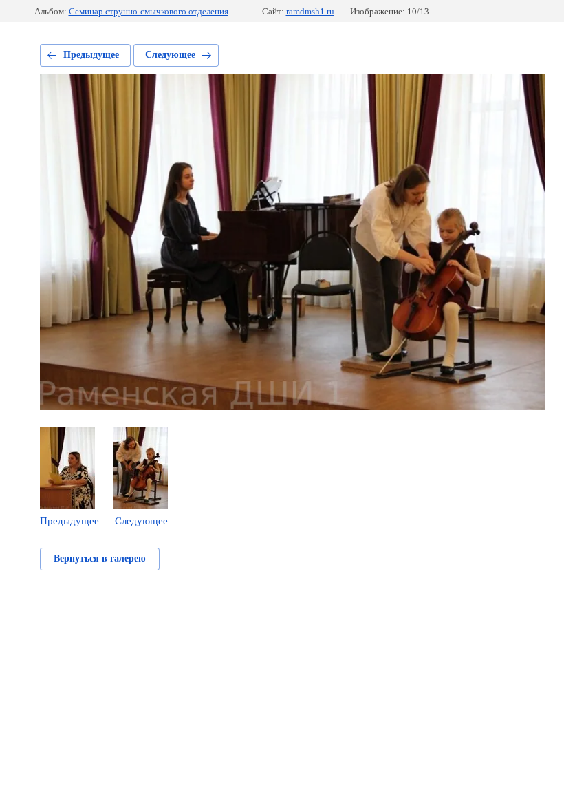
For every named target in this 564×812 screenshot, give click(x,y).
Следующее (170, 55)
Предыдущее (91, 55)
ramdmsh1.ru (310, 11)
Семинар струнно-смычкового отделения (148, 11)
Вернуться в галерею (100, 558)
